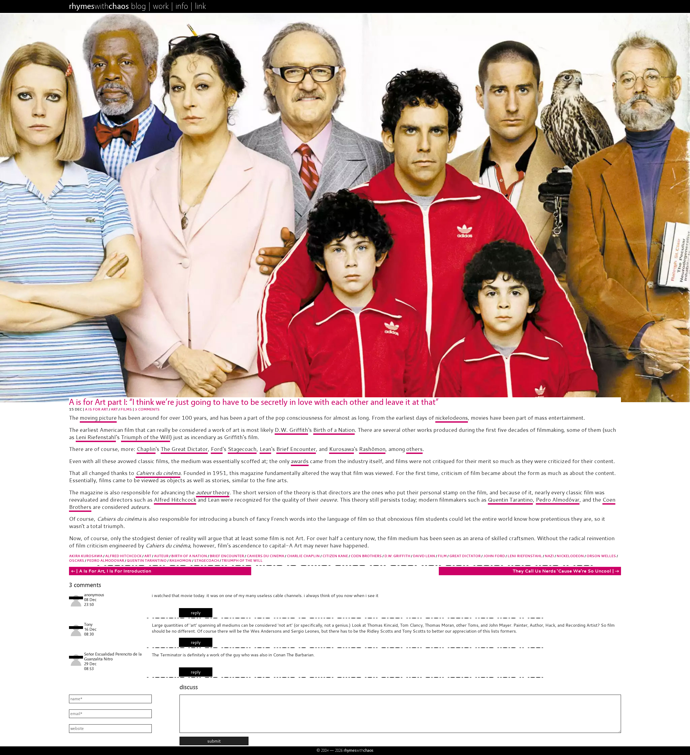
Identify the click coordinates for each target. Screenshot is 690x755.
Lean (265, 449)
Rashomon (180, 560)
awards (300, 461)
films (126, 409)
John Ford (494, 556)
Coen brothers (366, 556)
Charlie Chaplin (303, 556)
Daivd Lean (424, 556)
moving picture (98, 417)
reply (196, 613)
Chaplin (146, 449)
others (414, 449)
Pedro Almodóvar (557, 499)
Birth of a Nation (334, 429)
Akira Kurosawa (85, 556)
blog (138, 6)
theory (212, 492)
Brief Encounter (296, 449)
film (442, 556)
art (114, 409)
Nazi (549, 556)
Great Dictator (465, 556)
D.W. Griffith (291, 429)
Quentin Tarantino (510, 499)
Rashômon (372, 449)
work (161, 6)
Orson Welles (601, 556)
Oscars (76, 560)
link (200, 6)
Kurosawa (341, 449)
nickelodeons (451, 417)
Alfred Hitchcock (175, 499)
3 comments (147, 409)
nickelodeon (570, 556)
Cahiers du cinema (265, 556)
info (181, 6)
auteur (161, 556)
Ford (217, 449)
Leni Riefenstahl (96, 437)
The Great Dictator (184, 449)
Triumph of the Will (145, 437)
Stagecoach (242, 449)
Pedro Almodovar (105, 560)
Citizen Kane (335, 556)
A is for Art (96, 409)
